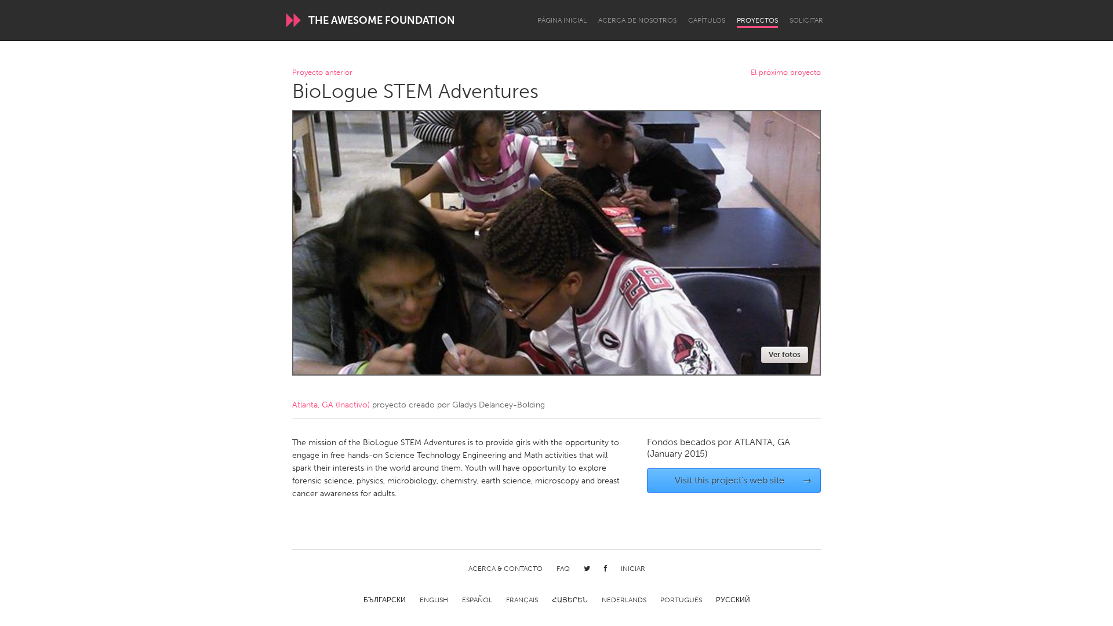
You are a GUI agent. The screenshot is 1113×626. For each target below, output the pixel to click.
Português (681, 600)
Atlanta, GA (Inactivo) (331, 405)
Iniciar (633, 569)
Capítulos (706, 20)
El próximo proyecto (786, 73)
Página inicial (562, 20)
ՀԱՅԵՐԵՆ (570, 600)
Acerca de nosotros (637, 20)
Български (384, 600)
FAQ (563, 569)
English (434, 600)
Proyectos (757, 20)
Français (522, 600)
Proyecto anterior (322, 73)
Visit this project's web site (743, 480)
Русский (733, 600)
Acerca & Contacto (505, 569)
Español (477, 600)
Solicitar (806, 20)
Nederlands (624, 600)
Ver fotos (785, 354)
